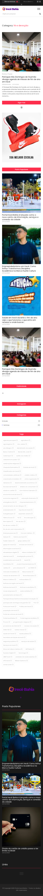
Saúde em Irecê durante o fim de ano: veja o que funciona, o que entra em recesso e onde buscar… (19, 320)
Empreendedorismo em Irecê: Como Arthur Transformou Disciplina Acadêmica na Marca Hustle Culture (19, 268)
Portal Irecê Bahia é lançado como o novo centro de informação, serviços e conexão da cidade (20, 217)
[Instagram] (21, 4)
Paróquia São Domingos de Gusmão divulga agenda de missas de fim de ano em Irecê (21, 79)
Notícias (4, 74)
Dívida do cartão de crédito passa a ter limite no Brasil (20, 849)
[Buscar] (40, 14)
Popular (10, 74)
